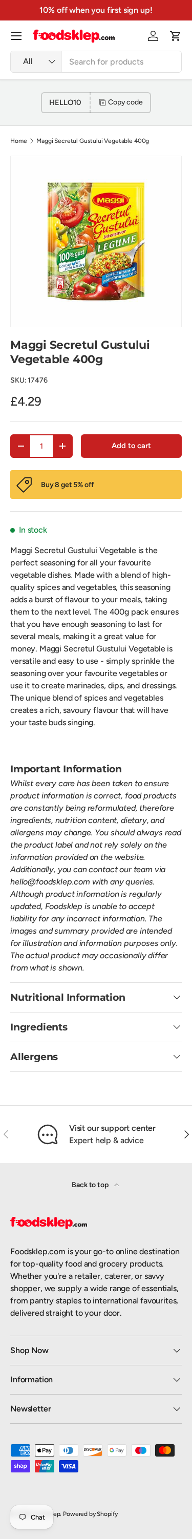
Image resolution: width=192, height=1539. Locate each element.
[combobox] (96, 61)
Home (18, 141)
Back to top (91, 1184)
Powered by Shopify (90, 1513)
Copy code (125, 102)
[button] (175, 36)
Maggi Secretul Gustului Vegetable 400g (92, 141)
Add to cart (131, 445)
